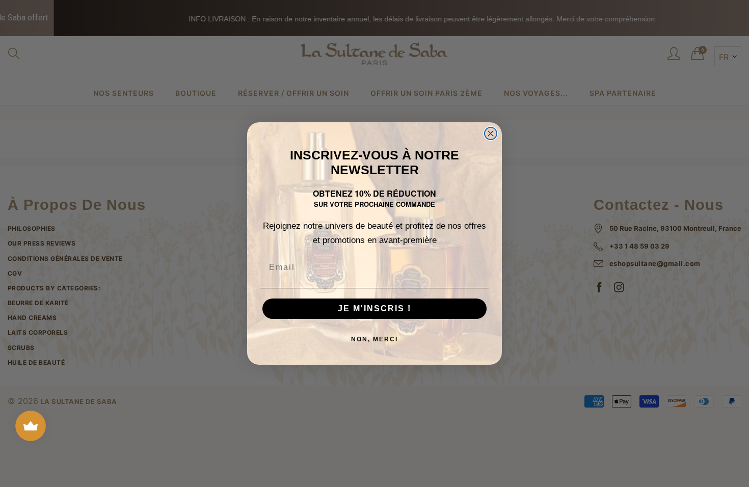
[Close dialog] (491, 133)
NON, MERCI (374, 339)
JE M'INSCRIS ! (374, 308)
